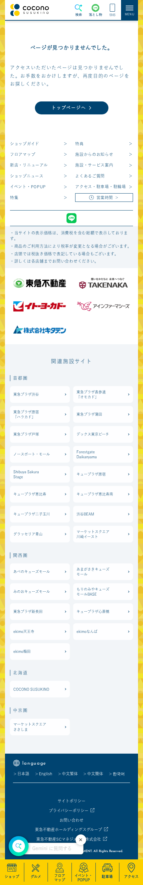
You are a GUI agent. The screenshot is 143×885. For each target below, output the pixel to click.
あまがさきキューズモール (92, 571)
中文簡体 (95, 774)
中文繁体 (70, 774)
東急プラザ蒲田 (89, 414)
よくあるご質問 (90, 176)
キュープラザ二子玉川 (31, 514)
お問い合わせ (71, 820)
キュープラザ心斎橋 (92, 611)
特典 (79, 144)
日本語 (23, 774)
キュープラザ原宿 (91, 474)
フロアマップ (22, 154)
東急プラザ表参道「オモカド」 (91, 394)
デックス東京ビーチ (92, 434)
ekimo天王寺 (23, 631)
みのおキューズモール (31, 591)
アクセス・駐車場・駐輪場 (100, 187)
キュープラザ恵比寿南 (94, 494)
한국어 (119, 774)
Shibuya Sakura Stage (26, 474)
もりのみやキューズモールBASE (92, 591)
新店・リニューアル (29, 165)
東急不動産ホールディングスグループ (68, 829)
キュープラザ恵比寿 (29, 494)
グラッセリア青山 (28, 534)
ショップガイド (24, 144)
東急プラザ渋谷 (26, 394)
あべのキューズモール (31, 571)
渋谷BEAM (85, 514)
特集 (14, 198)
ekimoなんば (86, 631)
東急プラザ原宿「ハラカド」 (26, 414)
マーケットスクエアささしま (29, 726)
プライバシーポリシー (68, 810)
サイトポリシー (71, 801)
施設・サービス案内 (94, 165)
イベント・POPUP (28, 187)
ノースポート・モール (31, 454)
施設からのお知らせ (94, 154)
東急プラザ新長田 (28, 611)
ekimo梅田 (22, 651)
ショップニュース (27, 176)
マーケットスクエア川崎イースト (92, 534)
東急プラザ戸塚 (26, 434)
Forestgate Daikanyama (86, 454)
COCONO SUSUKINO (31, 689)
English (45, 774)
